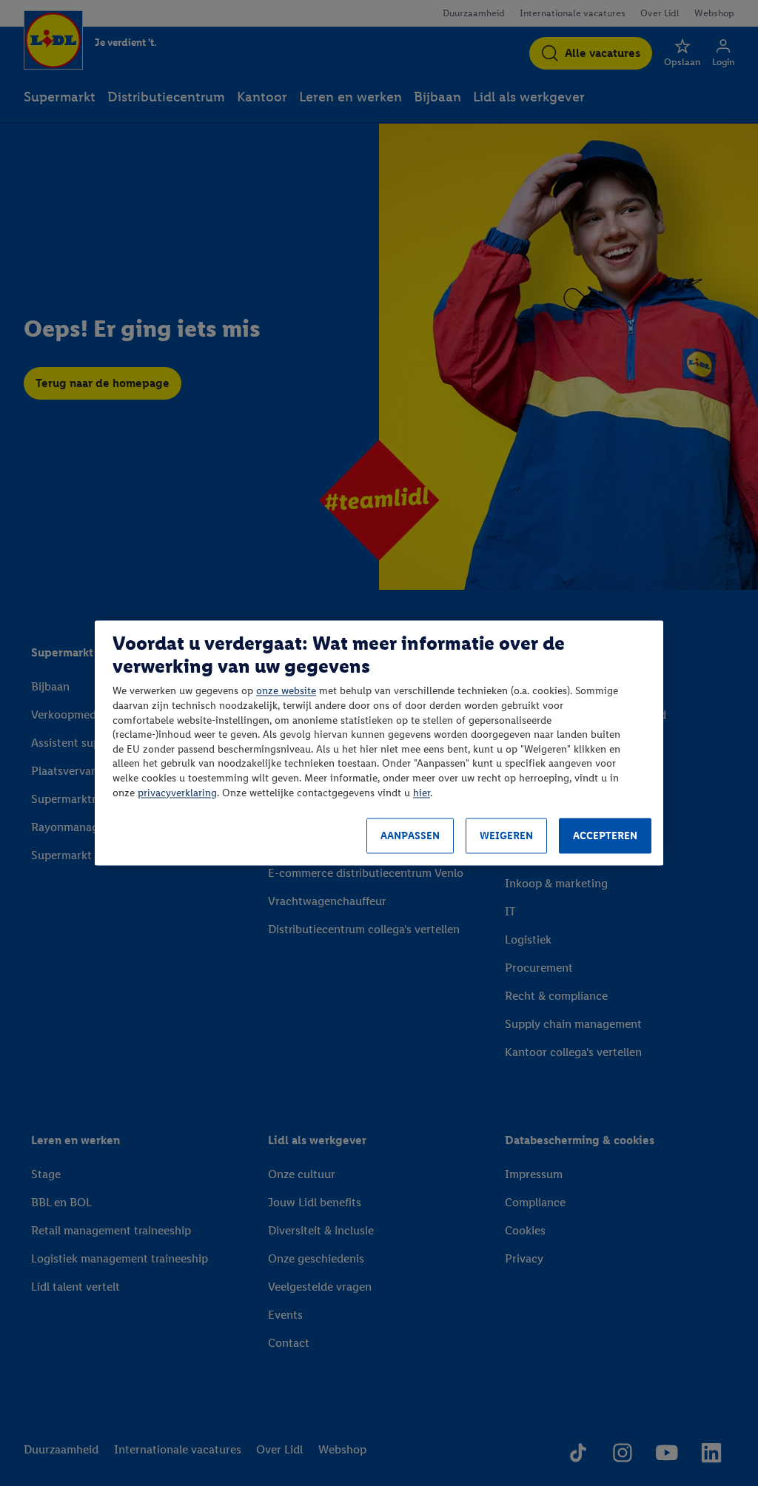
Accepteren (605, 836)
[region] (379, 742)
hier (421, 793)
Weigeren (506, 836)
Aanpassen (410, 836)
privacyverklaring (177, 793)
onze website (286, 691)
